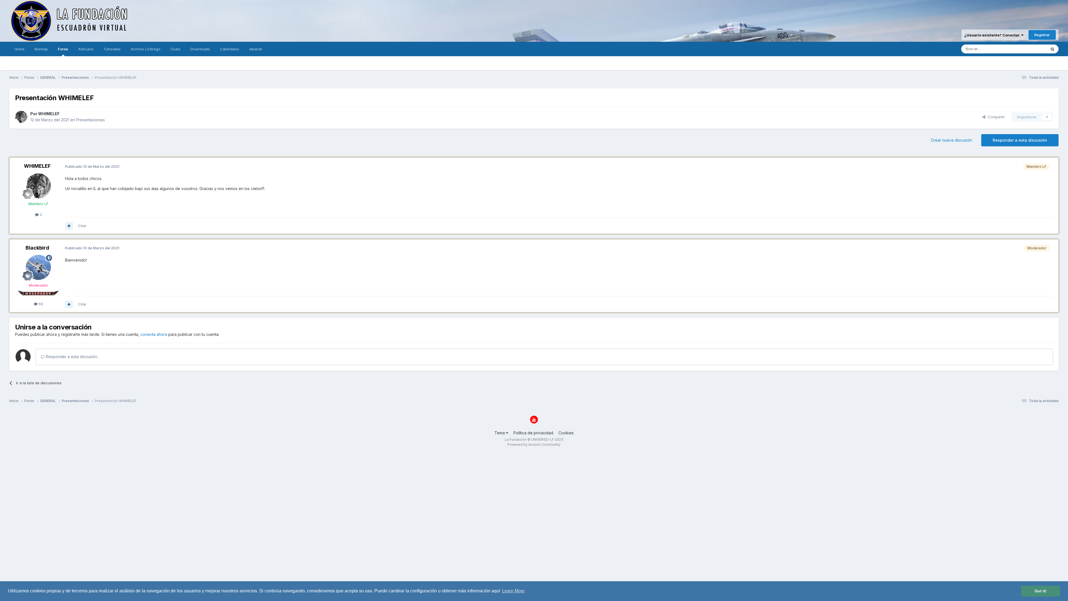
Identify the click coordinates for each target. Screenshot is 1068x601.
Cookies (566, 432)
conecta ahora (153, 334)
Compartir (995, 117)
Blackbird (37, 248)
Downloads (200, 49)
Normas (41, 49)
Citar (82, 225)
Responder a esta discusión (1020, 140)
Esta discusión (1027, 49)
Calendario (229, 49)
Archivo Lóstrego (145, 49)
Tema (500, 432)
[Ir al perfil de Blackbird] (38, 267)
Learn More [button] (513, 590)
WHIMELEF (49, 113)
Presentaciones (90, 119)
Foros (63, 49)
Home (19, 49)
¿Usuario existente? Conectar (992, 35)
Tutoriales (112, 49)
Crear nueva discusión (951, 140)
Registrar (1042, 35)
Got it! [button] (1041, 591)
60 (40, 304)
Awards (255, 49)
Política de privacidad (533, 432)
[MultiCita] (69, 226)
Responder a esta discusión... (72, 356)
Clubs (175, 49)
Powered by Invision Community (534, 444)
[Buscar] (1052, 49)
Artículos (85, 49)
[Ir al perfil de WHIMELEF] (21, 117)
